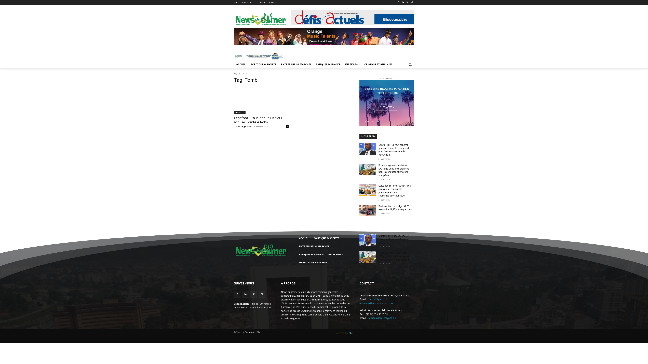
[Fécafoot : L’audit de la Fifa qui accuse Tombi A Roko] (261, 100)
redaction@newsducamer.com (376, 303)
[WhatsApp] (412, 2)
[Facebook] (398, 2)
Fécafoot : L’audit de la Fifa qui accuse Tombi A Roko (258, 120)
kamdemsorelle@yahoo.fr (382, 318)
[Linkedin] (403, 2)
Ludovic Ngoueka (242, 126)
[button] (410, 64)
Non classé (240, 112)
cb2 (351, 332)
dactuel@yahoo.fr (377, 299)
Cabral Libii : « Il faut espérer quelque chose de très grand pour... (394, 239)
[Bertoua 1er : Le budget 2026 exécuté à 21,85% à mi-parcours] (367, 210)
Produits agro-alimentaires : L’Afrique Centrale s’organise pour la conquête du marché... (394, 256)
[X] (407, 2)
